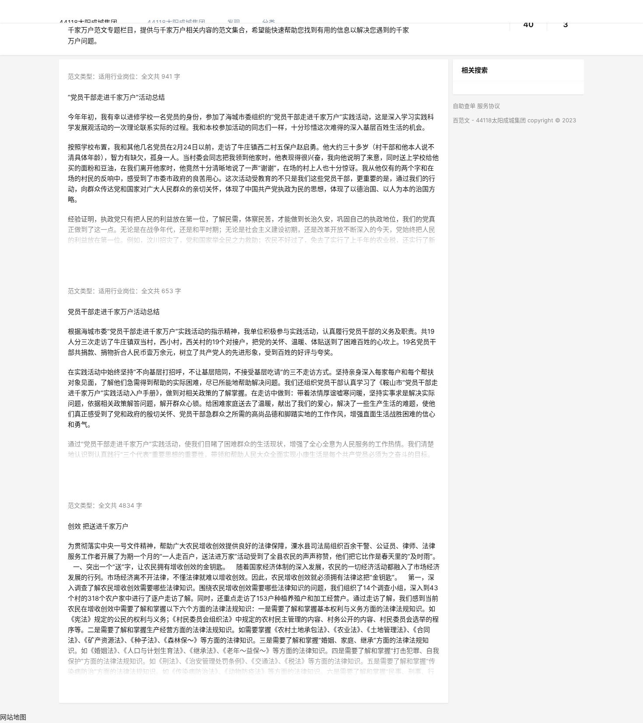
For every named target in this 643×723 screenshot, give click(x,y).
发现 (233, 22)
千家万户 (123, 97)
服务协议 (488, 105)
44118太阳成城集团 (176, 22)
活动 (145, 97)
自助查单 (464, 105)
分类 (268, 22)
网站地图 (13, 717)
